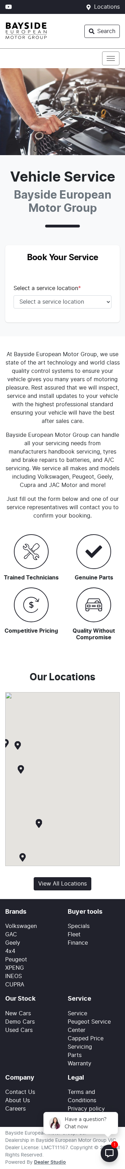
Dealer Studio (50, 1162)
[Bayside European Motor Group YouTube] (10, 6)
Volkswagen (21, 926)
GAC (11, 934)
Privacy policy (86, 1109)
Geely (12, 943)
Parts (75, 1055)
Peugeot (16, 959)
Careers (15, 1109)
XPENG (14, 968)
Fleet (74, 934)
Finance (78, 943)
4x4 (10, 951)
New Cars (18, 1013)
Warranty (79, 1063)
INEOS (13, 976)
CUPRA (14, 984)
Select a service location (47, 288)
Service (77, 1013)
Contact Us (20, 1092)
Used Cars (19, 1030)
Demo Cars (20, 1022)
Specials (79, 926)
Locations (107, 7)
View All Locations (62, 884)
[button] (110, 58)
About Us (17, 1100)
